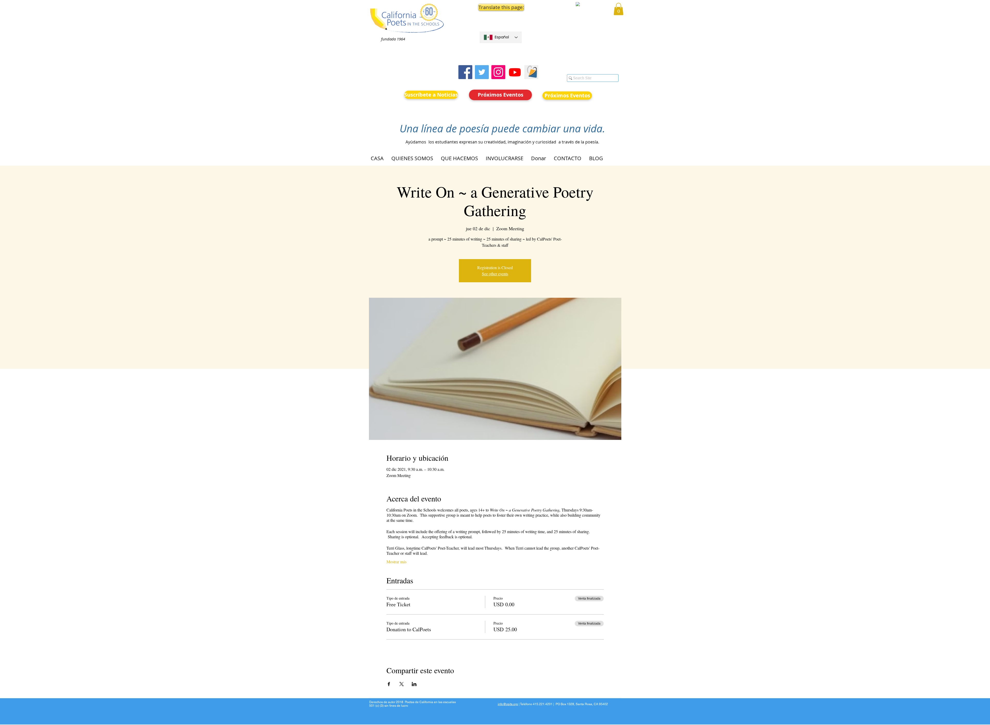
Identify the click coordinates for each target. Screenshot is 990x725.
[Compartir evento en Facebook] (388, 684)
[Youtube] (515, 72)
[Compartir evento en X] (401, 684)
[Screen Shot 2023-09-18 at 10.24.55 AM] (531, 72)
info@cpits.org (508, 704)
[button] (500, 7)
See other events (495, 273)
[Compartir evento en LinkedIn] (414, 684)
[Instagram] (498, 72)
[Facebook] (465, 72)
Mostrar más (396, 561)
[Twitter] (482, 72)
